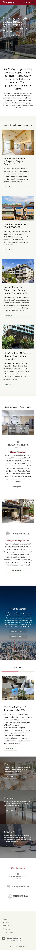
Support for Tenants (16, 636)
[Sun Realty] (9, 2)
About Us (6, 922)
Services (6, 926)
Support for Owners (16, 631)
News (5, 919)
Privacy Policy (8, 932)
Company (6, 929)
